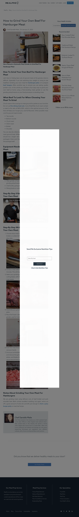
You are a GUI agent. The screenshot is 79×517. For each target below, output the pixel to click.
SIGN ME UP (40, 264)
